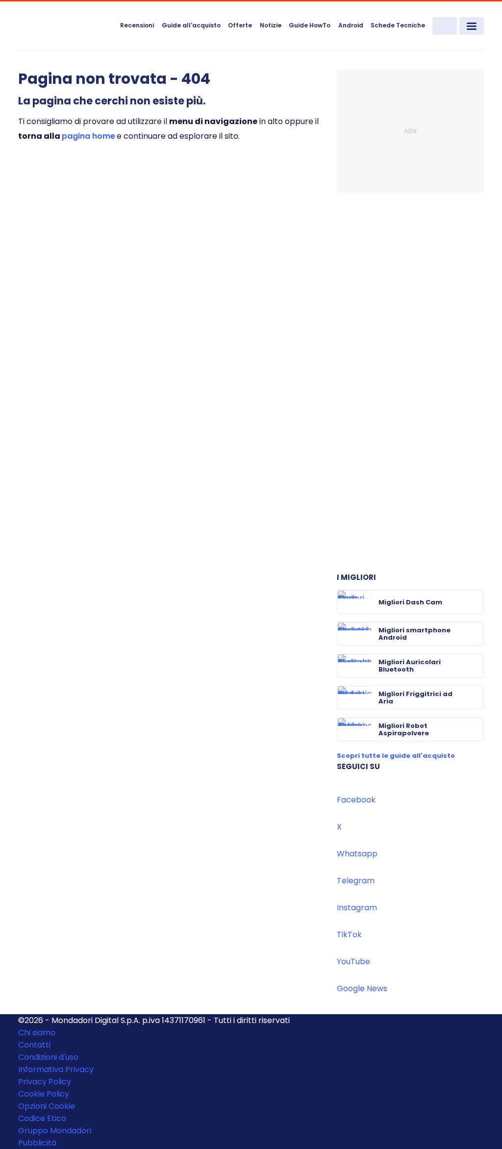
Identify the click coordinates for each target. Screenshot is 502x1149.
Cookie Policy (43, 1093)
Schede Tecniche (398, 25)
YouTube (353, 961)
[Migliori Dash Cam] (475, 602)
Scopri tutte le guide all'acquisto (396, 755)
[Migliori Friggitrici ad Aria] (475, 697)
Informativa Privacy (56, 1069)
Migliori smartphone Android (414, 633)
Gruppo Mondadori (54, 1130)
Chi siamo (36, 1032)
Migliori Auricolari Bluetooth (409, 665)
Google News (362, 988)
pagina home (88, 136)
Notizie (270, 25)
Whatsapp (357, 853)
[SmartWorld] (65, 26)
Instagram (357, 907)
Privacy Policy (44, 1081)
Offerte (240, 25)
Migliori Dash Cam (410, 602)
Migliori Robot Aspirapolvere (403, 729)
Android (350, 25)
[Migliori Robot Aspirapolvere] (475, 729)
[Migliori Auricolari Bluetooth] (475, 665)
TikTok (349, 934)
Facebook (356, 799)
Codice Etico (42, 1118)
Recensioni (137, 25)
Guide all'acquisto (191, 25)
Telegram (356, 880)
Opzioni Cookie (46, 1106)
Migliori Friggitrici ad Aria (415, 697)
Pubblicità (37, 1143)
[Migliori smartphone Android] (475, 633)
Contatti (34, 1044)
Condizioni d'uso (48, 1057)
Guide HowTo (309, 25)
